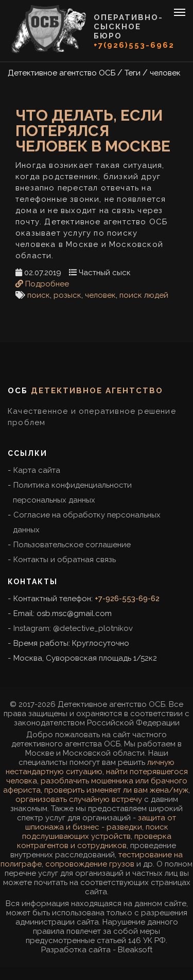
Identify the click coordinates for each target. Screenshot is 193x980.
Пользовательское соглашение (72, 544)
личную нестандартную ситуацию (90, 767)
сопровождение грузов (89, 864)
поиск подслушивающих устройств (95, 831)
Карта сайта (36, 470)
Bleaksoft (135, 949)
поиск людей (143, 295)
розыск (67, 295)
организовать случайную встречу (78, 799)
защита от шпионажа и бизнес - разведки (101, 822)
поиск (38, 295)
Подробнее (46, 284)
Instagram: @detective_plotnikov (73, 628)
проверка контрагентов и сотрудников (94, 841)
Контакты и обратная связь (64, 559)
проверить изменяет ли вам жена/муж (116, 790)
